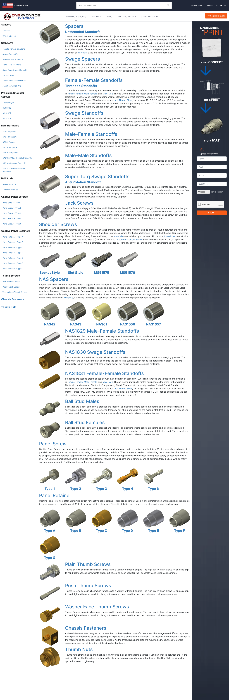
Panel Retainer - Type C (12, 247)
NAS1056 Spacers (10, 147)
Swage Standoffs (9, 54)
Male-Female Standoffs (12, 59)
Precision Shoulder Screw (129, 239)
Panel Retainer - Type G (12, 268)
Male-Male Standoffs (11, 65)
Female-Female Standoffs (13, 49)
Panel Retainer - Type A (12, 237)
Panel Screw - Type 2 (11, 208)
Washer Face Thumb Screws (14, 292)
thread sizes (170, 236)
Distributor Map (127, 17)
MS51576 (6, 118)
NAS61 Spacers (9, 142)
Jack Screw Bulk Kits (11, 86)
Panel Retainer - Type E (12, 258)
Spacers (6, 30)
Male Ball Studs (9, 184)
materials (82, 52)
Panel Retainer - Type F (12, 263)
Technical (96, 17)
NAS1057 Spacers (10, 152)
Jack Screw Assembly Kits (14, 80)
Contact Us (196, 5)
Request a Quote (217, 16)
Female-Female (75, 93)
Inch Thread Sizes (123, 100)
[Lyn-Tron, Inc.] (22, 17)
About (110, 17)
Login (210, 5)
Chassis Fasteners (12, 299)
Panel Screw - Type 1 (11, 202)
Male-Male (108, 93)
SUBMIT (212, 213)
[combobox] (124, 5)
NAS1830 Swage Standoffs (14, 163)
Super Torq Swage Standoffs (14, 70)
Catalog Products (76, 17)
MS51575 (6, 113)
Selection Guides (150, 17)
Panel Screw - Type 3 (11, 213)
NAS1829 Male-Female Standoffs (17, 158)
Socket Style (8, 102)
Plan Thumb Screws (11, 281)
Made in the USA (21, 5)
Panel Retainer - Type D (12, 253)
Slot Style (6, 108)
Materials (68, 297)
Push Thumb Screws (11, 287)
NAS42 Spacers (9, 131)
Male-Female (90, 93)
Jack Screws (8, 75)
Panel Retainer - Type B (12, 242)
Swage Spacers (9, 36)
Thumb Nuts (8, 307)
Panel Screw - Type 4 (11, 218)
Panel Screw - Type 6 (11, 224)
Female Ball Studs (10, 189)
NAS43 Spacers (9, 137)
